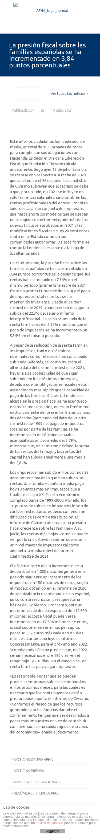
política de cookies (49, 823)
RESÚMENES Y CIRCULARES (35, 793)
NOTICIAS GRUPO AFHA (32, 759)
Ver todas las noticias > (70, 93)
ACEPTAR (52, 831)
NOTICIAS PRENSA (28, 771)
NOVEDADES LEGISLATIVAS (36, 782)
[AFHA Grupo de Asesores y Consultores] (50, 17)
